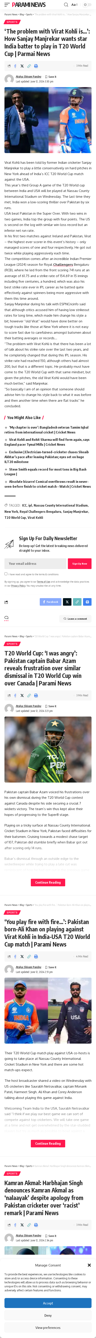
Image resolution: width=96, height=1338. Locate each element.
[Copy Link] (29, 66)
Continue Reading (48, 882)
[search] (66, 4)
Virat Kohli (35, 517)
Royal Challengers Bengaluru (40, 511)
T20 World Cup (15, 517)
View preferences (48, 1328)
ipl (30, 505)
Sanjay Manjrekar (75, 511)
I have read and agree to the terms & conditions (33, 574)
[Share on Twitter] (22, 66)
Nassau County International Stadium (61, 505)
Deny (48, 1315)
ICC (24, 505)
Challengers (63, 264)
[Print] (36, 66)
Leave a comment (77, 618)
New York (11, 511)
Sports (12, 22)
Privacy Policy (18, 585)
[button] (89, 1265)
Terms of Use (43, 581)
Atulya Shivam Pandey (28, 76)
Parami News (29, 4)
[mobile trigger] (8, 4)
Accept (48, 1303)
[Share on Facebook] (15, 66)
